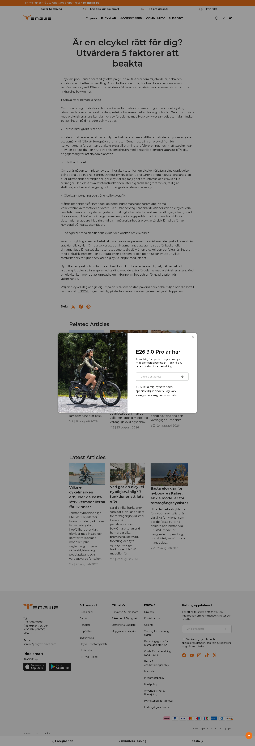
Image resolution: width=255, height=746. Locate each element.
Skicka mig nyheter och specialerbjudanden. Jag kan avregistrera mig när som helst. (157, 391)
